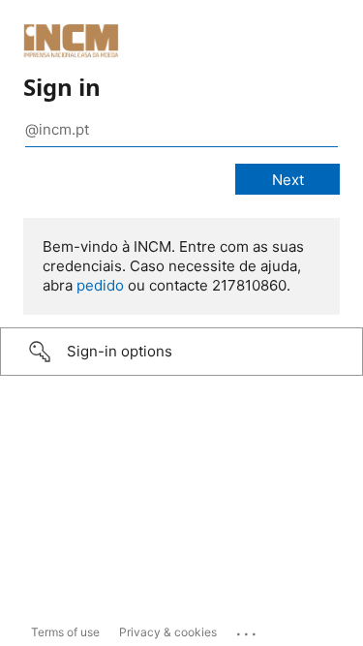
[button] (181, 351)
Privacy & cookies (168, 632)
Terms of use (65, 632)
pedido (100, 285)
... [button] (247, 629)
